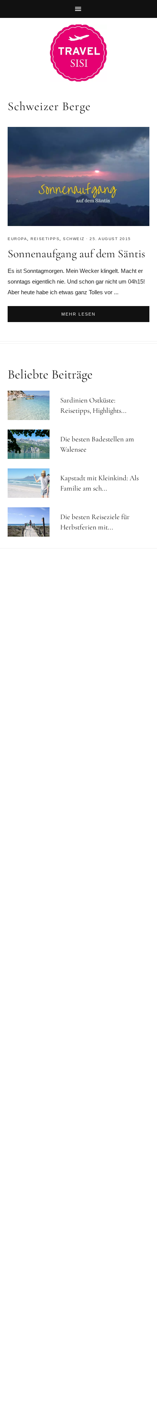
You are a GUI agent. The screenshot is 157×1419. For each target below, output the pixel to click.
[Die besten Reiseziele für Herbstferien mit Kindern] (32, 522)
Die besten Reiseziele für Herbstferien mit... (95, 521)
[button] (78, 9)
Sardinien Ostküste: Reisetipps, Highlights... (93, 405)
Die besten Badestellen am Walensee (97, 444)
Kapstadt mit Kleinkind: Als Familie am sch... (99, 482)
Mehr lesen (78, 314)
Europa (17, 239)
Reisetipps (44, 239)
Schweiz (74, 239)
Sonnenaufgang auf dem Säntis (76, 254)
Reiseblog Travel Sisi (78, 53)
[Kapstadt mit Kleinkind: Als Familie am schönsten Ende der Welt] (32, 483)
